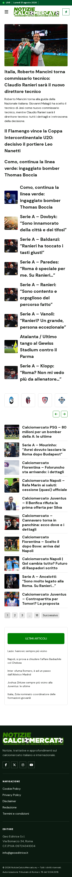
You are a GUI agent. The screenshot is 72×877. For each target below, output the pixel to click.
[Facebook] (6, 765)
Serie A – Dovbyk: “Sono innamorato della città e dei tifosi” (43, 223)
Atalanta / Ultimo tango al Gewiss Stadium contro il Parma (38, 346)
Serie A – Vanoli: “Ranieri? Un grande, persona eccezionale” (43, 320)
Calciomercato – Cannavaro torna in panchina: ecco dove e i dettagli (43, 522)
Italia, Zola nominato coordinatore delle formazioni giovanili (32, 696)
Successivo (50, 615)
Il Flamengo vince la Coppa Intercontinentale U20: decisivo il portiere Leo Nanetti (33, 141)
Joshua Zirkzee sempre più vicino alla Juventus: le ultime (30, 684)
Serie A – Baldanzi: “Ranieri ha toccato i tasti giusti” (41, 245)
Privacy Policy (12, 795)
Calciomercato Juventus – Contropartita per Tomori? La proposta (44, 599)
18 (37, 615)
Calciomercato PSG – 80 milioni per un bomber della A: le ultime (44, 432)
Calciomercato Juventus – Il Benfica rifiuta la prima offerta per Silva (44, 503)
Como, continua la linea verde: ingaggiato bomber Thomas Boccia (31, 168)
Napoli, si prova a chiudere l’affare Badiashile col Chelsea (34, 660)
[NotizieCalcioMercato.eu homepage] (36, 12)
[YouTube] (31, 765)
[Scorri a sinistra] (56, 414)
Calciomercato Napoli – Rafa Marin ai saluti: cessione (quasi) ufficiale (44, 485)
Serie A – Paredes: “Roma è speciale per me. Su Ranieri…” (42, 268)
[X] (14, 765)
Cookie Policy (12, 789)
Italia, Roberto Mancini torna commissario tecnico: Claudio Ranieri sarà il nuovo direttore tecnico (34, 81)
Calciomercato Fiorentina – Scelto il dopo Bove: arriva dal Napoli (41, 544)
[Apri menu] (6, 12)
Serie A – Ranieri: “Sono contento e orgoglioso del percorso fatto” (38, 294)
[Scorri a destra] (64, 414)
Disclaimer (9, 801)
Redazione (10, 807)
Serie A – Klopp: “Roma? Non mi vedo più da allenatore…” (42, 372)
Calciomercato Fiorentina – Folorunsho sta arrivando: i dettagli (43, 467)
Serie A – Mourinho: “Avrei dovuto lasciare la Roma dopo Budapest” (44, 450)
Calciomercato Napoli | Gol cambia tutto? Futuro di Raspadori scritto (44, 563)
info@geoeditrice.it (15, 853)
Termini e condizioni (16, 814)
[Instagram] (23, 765)
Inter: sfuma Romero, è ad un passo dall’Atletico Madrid (29, 672)
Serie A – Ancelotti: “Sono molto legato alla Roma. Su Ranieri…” (43, 581)
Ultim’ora (65, 11)
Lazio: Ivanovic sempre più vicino (27, 651)
